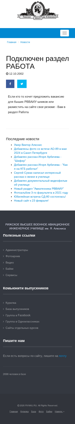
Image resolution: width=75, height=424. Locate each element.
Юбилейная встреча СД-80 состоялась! (40, 196)
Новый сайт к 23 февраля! (31, 200)
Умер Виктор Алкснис (28, 144)
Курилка (11, 303)
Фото (41, 411)
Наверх (59, 411)
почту (63, 355)
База (33, 411)
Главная (11, 42)
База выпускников (17, 309)
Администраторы (17, 250)
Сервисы (11, 275)
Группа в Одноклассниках (22, 321)
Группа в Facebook (18, 315)
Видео (10, 262)
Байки (9, 268)
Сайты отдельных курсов (22, 328)
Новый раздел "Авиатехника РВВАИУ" (39, 188)
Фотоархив (13, 256)
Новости (25, 42)
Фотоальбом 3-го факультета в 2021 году (41, 192)
